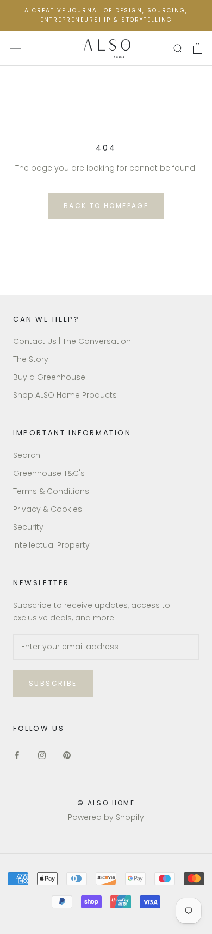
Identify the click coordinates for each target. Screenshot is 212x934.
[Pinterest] (67, 755)
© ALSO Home (106, 802)
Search (26, 455)
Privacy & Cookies (47, 509)
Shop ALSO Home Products (65, 395)
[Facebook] (17, 755)
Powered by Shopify (106, 817)
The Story (30, 359)
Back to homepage (106, 205)
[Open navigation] (15, 48)
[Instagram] (42, 755)
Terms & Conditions (51, 491)
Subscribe (53, 683)
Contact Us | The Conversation (72, 341)
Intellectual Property (51, 545)
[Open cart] (197, 48)
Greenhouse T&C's (49, 473)
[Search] (178, 48)
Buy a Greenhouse (49, 377)
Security (28, 527)
